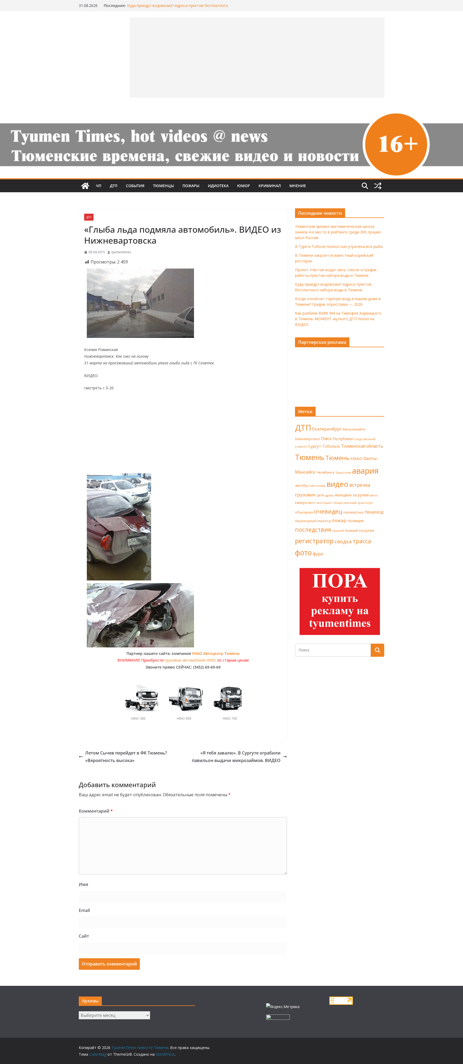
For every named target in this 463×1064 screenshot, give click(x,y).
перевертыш (353, 512)
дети (320, 495)
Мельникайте (354, 429)
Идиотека (218, 185)
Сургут (314, 446)
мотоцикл (324, 503)
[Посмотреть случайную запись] (377, 185)
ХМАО (356, 458)
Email (84, 910)
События (135, 185)
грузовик (305, 495)
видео (337, 484)
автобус (302, 485)
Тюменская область (362, 446)
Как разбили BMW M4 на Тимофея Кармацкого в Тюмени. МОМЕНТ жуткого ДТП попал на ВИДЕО (338, 319)
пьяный (338, 531)
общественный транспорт (353, 503)
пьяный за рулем (359, 530)
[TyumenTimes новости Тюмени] (85, 185)
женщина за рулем (352, 494)
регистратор (314, 540)
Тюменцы (163, 185)
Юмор (243, 185)
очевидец (328, 511)
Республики (343, 438)
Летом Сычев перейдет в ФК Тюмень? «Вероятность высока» (126, 757)
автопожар (318, 486)
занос (374, 495)
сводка (343, 541)
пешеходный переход (313, 521)
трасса (362, 541)
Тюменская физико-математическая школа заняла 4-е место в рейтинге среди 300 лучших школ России (338, 232)
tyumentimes (121, 252)
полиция (356, 520)
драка (329, 495)
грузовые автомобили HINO (190, 660)
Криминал (270, 185)
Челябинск (325, 472)
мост (312, 502)
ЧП (98, 185)
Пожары (190, 185)
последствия (313, 529)
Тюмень (309, 457)
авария (365, 470)
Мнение (297, 185)
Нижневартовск (307, 439)
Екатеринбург (327, 429)
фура (318, 554)
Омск (326, 439)
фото (303, 552)
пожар (339, 520)
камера (301, 502)
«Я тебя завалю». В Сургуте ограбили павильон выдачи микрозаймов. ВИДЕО (236, 757)
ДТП (113, 185)
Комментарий (96, 811)
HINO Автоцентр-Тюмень (216, 653)
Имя (83, 884)
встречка (359, 485)
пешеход (374, 512)
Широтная (343, 472)
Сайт (84, 936)
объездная (304, 512)
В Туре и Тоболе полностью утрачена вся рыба (339, 246)
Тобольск (331, 446)
